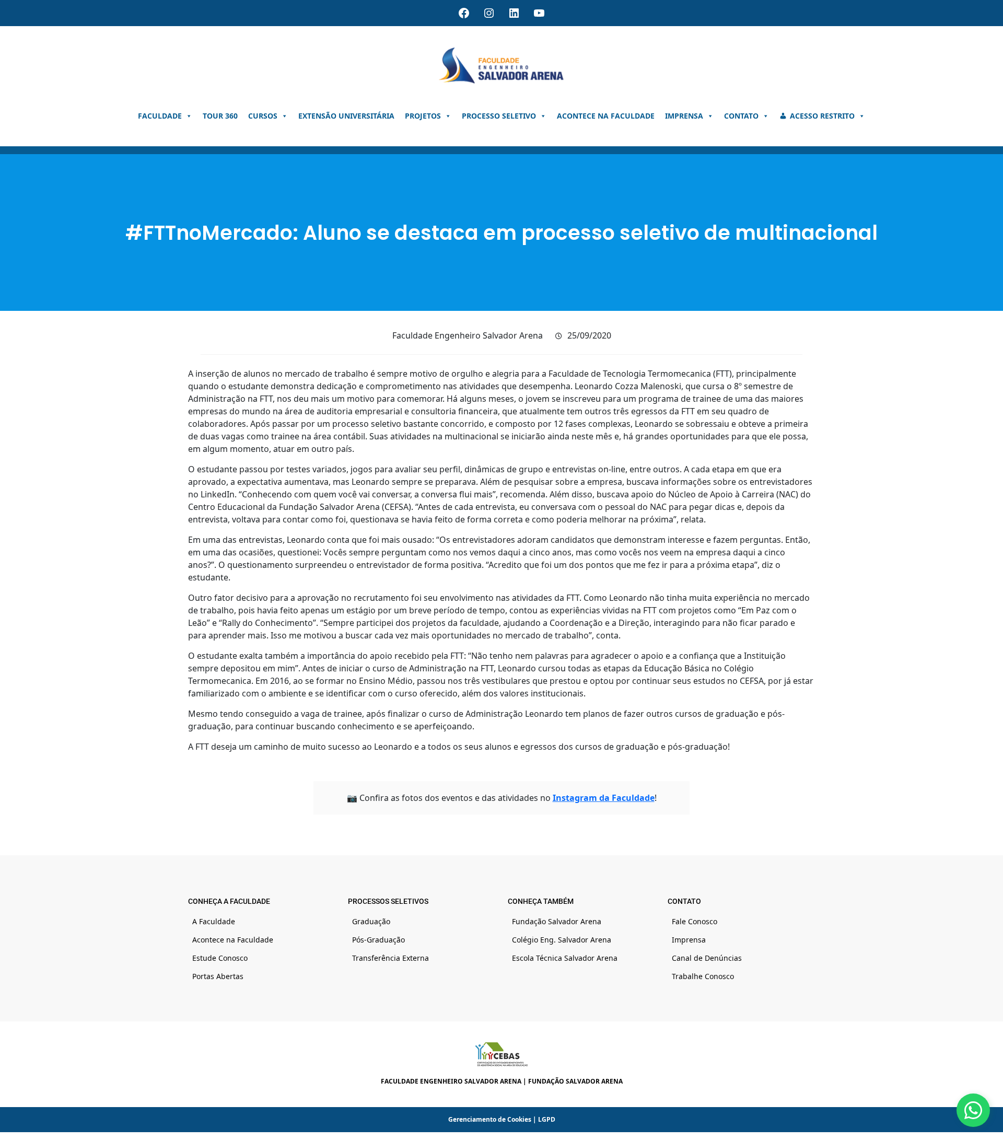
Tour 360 (220, 116)
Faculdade (160, 116)
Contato (741, 116)
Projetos (423, 116)
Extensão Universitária (346, 116)
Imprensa (684, 116)
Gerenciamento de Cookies (489, 1119)
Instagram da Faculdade (604, 798)
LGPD (546, 1119)
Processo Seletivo (499, 116)
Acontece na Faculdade (606, 116)
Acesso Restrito (822, 116)
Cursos (262, 116)
